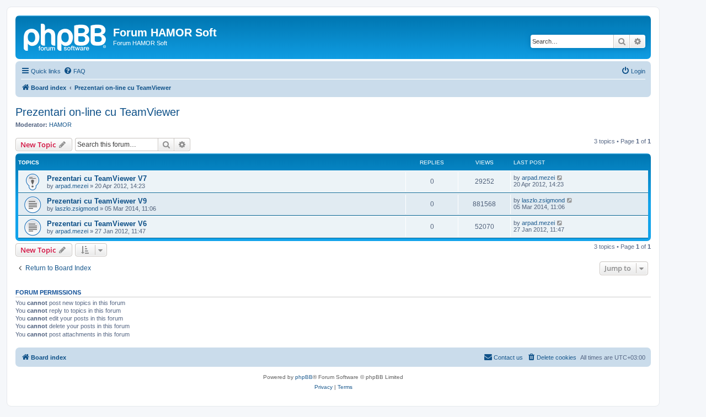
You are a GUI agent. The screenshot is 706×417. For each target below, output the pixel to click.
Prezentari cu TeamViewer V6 (97, 224)
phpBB (304, 377)
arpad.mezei (71, 186)
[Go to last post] (560, 177)
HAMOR (60, 124)
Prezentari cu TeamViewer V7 (97, 178)
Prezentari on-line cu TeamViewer (97, 112)
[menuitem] (74, 71)
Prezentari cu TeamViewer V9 (97, 201)
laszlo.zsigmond (76, 208)
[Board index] (65, 36)
